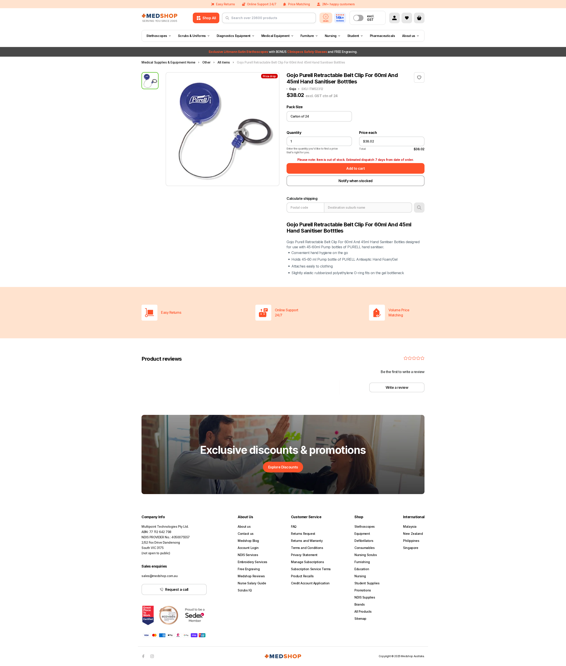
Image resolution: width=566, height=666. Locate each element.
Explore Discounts (283, 467)
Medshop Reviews (251, 576)
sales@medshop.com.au (160, 576)
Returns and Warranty (307, 541)
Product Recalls (302, 576)
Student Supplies (366, 583)
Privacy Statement (304, 555)
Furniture (307, 36)
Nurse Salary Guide (252, 583)
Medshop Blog (248, 541)
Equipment (362, 533)
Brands (359, 604)
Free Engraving (249, 569)
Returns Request (303, 533)
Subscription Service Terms (311, 569)
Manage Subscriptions (307, 562)
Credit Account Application (310, 583)
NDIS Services (248, 555)
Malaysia (410, 526)
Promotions (362, 590)
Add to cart (355, 168)
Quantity (294, 133)
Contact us (246, 533)
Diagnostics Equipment (233, 36)
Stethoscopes (156, 36)
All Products (363, 611)
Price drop (269, 76)
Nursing (331, 36)
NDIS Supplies (364, 597)
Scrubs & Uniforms (192, 36)
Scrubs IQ (245, 590)
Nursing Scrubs (365, 555)
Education (361, 569)
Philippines (411, 541)
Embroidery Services (252, 562)
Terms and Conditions (307, 548)
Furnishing (362, 562)
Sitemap (360, 618)
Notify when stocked (355, 181)
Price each (368, 133)
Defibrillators (363, 541)
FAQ (293, 526)
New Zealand (413, 533)
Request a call (176, 589)
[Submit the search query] (227, 19)
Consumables (364, 548)
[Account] (394, 18)
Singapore (410, 548)
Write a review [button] (397, 387)
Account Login (248, 548)
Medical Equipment (275, 36)
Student (353, 36)
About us (408, 36)
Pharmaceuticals (382, 36)
